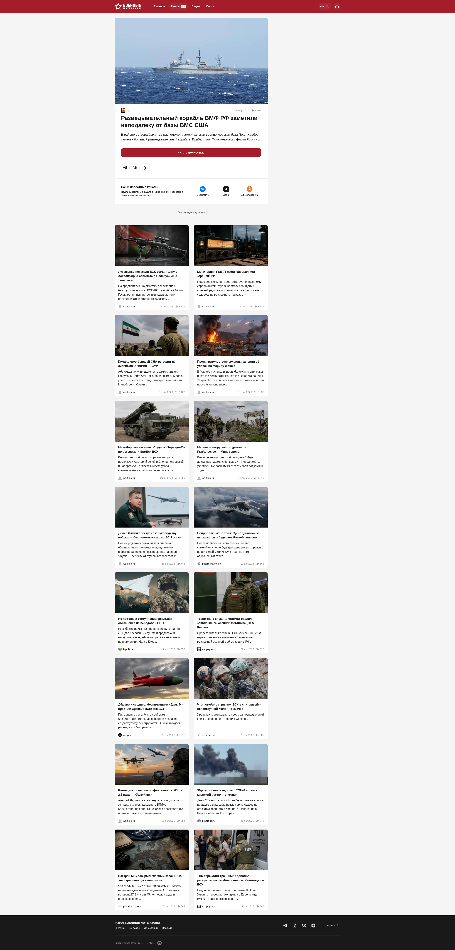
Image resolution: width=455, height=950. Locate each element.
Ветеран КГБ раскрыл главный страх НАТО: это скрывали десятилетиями (151, 878)
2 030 (261, 392)
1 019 (261, 477)
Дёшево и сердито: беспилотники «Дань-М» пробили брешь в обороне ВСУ (150, 707)
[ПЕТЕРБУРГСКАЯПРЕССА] (120, 906)
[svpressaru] (199, 735)
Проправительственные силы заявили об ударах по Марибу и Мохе (228, 364)
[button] (125, 167)
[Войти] (337, 6)
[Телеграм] (285, 925)
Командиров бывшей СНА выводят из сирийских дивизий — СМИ (146, 364)
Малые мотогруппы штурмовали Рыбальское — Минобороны (221, 449)
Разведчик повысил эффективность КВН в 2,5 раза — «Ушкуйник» (150, 792)
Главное (159, 6)
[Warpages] (199, 649)
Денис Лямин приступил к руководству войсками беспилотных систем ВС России (149, 535)
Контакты (134, 927)
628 (262, 649)
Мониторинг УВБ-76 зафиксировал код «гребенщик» (226, 274)
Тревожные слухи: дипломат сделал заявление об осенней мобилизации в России (225, 623)
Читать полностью (191, 152)
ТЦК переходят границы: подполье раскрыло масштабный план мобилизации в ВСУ (230, 880)
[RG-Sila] (123, 110)
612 (183, 735)
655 (262, 563)
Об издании (151, 927)
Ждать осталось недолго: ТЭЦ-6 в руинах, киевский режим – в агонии (228, 792)
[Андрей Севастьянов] (199, 478)
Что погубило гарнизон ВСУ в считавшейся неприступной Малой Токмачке (229, 707)
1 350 (182, 477)
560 (262, 906)
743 (183, 563)
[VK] (304, 925)
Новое (178, 6)
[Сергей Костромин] (120, 306)
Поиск (210, 6)
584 (183, 820)
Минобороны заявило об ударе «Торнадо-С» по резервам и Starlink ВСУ (151, 449)
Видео (195, 6)
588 (262, 735)
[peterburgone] (120, 735)
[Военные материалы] (128, 6)
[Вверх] (334, 925)
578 (262, 820)
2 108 (182, 392)
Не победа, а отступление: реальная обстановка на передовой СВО (145, 621)
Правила (167, 927)
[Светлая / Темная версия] (324, 6)
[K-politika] (120, 649)
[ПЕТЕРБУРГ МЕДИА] (199, 563)
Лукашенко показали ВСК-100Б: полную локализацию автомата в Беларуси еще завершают (147, 276)
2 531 (261, 306)
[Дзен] (313, 925)
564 (183, 906)
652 (183, 649)
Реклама (120, 927)
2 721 (182, 306)
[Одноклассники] (294, 925)
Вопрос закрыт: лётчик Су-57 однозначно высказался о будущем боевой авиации (228, 535)
